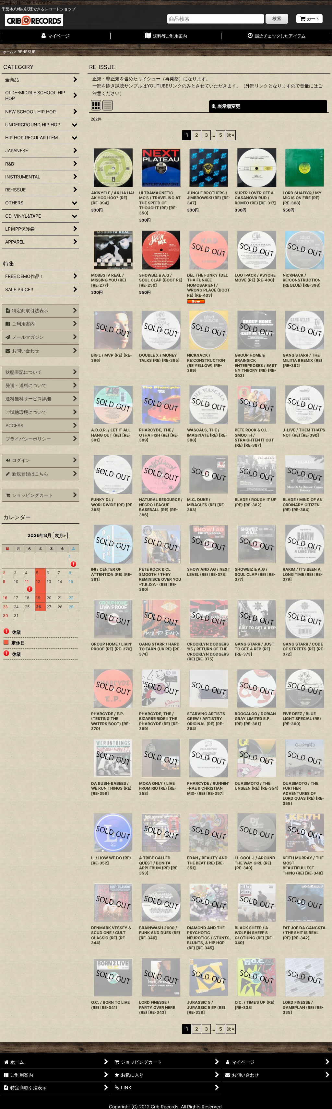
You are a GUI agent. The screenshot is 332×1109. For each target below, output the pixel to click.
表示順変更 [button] (229, 106)
